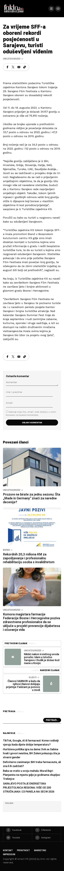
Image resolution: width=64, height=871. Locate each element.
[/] (51, 9)
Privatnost (23, 850)
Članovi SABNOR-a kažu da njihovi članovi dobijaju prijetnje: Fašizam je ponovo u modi (23, 685)
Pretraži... (52, 720)
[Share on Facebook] (7, 67)
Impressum (9, 854)
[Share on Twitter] (13, 67)
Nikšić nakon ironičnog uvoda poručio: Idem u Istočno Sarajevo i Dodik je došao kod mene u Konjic (41, 658)
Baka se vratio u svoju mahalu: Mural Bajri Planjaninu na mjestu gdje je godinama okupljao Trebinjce (31, 775)
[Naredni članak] (51, 684)
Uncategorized (11, 58)
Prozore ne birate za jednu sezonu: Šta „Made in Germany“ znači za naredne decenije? (31, 498)
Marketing (40, 850)
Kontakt (8, 850)
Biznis (6, 550)
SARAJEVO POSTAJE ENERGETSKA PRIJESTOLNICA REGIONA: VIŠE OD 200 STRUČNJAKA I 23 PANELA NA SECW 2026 (28, 788)
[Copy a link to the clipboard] (24, 67)
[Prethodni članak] (13, 657)
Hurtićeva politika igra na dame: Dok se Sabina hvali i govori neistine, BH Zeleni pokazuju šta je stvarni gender (31, 753)
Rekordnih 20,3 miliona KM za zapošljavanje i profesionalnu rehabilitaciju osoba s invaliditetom (28, 558)
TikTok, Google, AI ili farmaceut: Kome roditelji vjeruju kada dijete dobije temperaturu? (31, 743)
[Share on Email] (19, 67)
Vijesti (33, 677)
